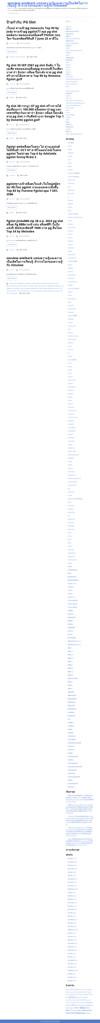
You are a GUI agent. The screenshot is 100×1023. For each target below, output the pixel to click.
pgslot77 (12, 57)
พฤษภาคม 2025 (72, 909)
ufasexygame (72, 553)
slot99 (68, 48)
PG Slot (12, 250)
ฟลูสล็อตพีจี (71, 627)
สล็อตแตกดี (71, 705)
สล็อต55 (70, 661)
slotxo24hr (71, 505)
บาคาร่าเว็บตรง (72, 604)
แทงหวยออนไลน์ (73, 783)
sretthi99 (70, 509)
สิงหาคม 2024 (72, 940)
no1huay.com (10, 286)
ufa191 (70, 539)
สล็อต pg (70, 651)
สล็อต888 (69, 45)
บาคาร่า (68, 53)
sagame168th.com (35, 288)
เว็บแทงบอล (71, 773)
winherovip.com (72, 559)
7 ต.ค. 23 (12, 236)
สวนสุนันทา (71, 712)
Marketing (71, 319)
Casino (34, 283)
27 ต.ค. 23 (12, 199)
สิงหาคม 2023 (72, 980)
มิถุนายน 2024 (72, 946)
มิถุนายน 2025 (72, 906)
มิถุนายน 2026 (72, 865)
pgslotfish (70, 393)
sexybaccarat (70, 107)
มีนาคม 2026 (72, 875)
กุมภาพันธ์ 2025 (72, 919)
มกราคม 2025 (72, 923)
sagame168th (72, 451)
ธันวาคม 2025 (72, 885)
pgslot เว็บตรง (70, 115)
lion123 (70, 295)
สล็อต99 (70, 682)
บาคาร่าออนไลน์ (33, 291)
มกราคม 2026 (72, 882)
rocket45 (70, 434)
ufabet (70, 546)
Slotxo (13, 291)
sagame (68, 96)
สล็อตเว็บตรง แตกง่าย (72, 31)
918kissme (71, 183)
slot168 (70, 495)
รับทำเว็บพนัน (72, 638)
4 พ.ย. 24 (12, 124)
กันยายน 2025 (72, 896)
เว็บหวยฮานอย (72, 770)
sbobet (70, 461)
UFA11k (70, 536)
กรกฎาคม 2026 (72, 862)
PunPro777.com (18, 288)
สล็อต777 (69, 74)
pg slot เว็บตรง (72, 359)
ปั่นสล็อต (70, 610)
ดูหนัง (67, 122)
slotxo (68, 55)
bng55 (69, 210)
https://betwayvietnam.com (74, 79)
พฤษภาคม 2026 (72, 868)
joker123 (68, 26)
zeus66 (70, 563)
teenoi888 (71, 526)
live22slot (70, 305)
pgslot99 (70, 383)
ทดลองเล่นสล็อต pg (73, 580)
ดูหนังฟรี (68, 124)
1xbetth (70, 156)
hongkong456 (72, 258)
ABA (16, 283)
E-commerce (72, 227)
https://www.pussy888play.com (75, 103)
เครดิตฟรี (70, 732)
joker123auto (72, 275)
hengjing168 (71, 254)
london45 (70, 312)
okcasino (70, 332)
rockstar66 (71, 437)
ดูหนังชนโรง (69, 127)
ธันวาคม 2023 (72, 967)
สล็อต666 (70, 668)
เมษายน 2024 (72, 953)
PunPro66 (51, 286)
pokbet (70, 400)
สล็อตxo (70, 688)
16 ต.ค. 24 (12, 162)
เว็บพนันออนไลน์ (13, 293)
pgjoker (70, 370)
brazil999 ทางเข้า (73, 214)
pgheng (70, 366)
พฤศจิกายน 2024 (73, 929)
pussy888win (72, 431)
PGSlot (12, 138)
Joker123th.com (47, 283)
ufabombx (71, 549)
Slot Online (71, 492)
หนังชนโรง (69, 93)
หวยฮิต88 (71, 722)
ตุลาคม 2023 (72, 974)
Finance (70, 237)
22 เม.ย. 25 (12, 43)
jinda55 (70, 265)
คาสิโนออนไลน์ (24, 291)
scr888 (70, 465)
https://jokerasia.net (72, 81)
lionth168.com (72, 298)
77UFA (70, 163)
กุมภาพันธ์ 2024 (72, 960)
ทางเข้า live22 (72, 583)
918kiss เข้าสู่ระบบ (73, 176)
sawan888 (71, 458)
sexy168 (70, 468)
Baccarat (28, 283)
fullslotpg (68, 117)
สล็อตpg (12, 97)
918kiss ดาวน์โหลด (74, 173)
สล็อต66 (68, 36)
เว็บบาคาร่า (71, 749)
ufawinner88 (71, 556)
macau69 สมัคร (72, 315)
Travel (69, 532)
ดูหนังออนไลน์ (72, 576)
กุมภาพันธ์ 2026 (72, 879)
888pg (70, 166)
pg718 (70, 363)
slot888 (74, 1002)
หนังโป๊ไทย (69, 60)
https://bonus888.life (72, 43)
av (68, 197)
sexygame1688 (72, 482)
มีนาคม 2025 (72, 916)
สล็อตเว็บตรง (70, 34)
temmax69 (71, 529)
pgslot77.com (20, 57)
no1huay (55, 283)
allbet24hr (71, 193)
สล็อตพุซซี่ (71, 692)
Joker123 (39, 283)
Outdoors (70, 342)
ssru (69, 515)
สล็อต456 (69, 131)
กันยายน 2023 (72, 977)
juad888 (70, 285)
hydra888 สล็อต (72, 261)
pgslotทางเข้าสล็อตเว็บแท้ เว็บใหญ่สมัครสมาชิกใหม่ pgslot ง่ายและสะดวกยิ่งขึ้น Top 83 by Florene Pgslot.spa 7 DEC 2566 (33, 189)
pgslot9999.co (42, 286)
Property (70, 404)
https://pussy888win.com (73, 105)
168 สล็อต (71, 142)
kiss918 (68, 67)
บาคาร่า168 (71, 597)
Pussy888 (27, 288)
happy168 (71, 248)
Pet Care (70, 349)
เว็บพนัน (70, 753)
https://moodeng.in (71, 84)
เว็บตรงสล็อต (71, 739)
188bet (70, 149)
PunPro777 (9, 288)
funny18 (68, 64)
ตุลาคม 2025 (72, 892)
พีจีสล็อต (70, 621)
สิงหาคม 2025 (72, 899)
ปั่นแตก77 (71, 1008)
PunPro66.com (58, 286)
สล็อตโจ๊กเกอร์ (72, 709)
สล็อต (46, 291)
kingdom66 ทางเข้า (73, 288)
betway (70, 207)
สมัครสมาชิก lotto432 (74, 641)
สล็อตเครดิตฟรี (72, 699)
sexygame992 (72, 485)
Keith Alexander (25, 43)
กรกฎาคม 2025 (72, 902)
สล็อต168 (69, 29)
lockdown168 (72, 309)
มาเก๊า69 (70, 631)
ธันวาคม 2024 (72, 926)
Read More (12, 52)
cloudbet (70, 224)
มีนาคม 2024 (72, 957)
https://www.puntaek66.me (74, 134)
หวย (69, 719)
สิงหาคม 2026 (72, 858)
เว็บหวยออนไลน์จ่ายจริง (75, 766)
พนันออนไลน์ (41, 291)
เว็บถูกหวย (71, 746)
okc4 (69, 329)
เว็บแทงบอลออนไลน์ (74, 777)
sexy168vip (71, 471)
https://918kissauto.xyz (73, 91)
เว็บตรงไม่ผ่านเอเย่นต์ (74, 743)
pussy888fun (72, 427)
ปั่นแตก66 (71, 614)
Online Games (72, 339)
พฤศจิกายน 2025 (73, 889)
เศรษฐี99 (70, 780)
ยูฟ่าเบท (70, 634)
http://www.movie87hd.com (74, 100)
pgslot (68, 86)
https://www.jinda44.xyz (73, 38)
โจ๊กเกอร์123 (71, 787)
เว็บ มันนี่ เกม (72, 736)
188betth (70, 153)
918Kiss (12, 283)
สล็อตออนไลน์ (51, 291)
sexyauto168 (72, 475)
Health (70, 251)
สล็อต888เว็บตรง (73, 678)
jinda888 (70, 268)
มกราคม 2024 (72, 963)
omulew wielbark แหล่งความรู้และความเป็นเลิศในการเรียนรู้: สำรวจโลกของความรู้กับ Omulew (34, 261)
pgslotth (70, 397)
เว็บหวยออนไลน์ (73, 763)
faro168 (68, 129)
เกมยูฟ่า (70, 729)
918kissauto (71, 180)
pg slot (68, 69)
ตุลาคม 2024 (72, 933)
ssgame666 (71, 512)
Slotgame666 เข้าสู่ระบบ (75, 498)
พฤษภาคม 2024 (72, 950)
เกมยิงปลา (57, 291)
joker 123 (69, 98)
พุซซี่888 (70, 624)
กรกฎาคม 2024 (72, 943)
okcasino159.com (73, 336)
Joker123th (71, 278)
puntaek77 (71, 421)
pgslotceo (71, 390)
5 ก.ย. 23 (12, 270)
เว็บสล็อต (70, 760)
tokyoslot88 (69, 76)
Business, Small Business (75, 217)
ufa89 (69, 543)
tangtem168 (71, 519)
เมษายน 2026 (72, 872)
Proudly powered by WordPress (50, 1021)
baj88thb (70, 203)
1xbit (69, 159)
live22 (68, 119)
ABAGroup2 (21, 283)
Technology (71, 522)
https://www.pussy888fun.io (74, 50)
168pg (70, 146)
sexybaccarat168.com (48, 288)
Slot (57, 288)
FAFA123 (70, 231)
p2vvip (70, 346)
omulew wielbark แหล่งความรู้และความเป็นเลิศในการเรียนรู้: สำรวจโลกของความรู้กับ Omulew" (48, 4)
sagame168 (71, 448)
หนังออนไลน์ (71, 715)
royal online (71, 441)
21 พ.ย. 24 (12, 84)
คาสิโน (18, 291)
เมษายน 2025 (72, 913)
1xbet (67, 62)
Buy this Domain (14, 13)
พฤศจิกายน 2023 (73, 970)
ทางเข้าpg (12, 175)
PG (16, 286)
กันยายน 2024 (72, 936)
